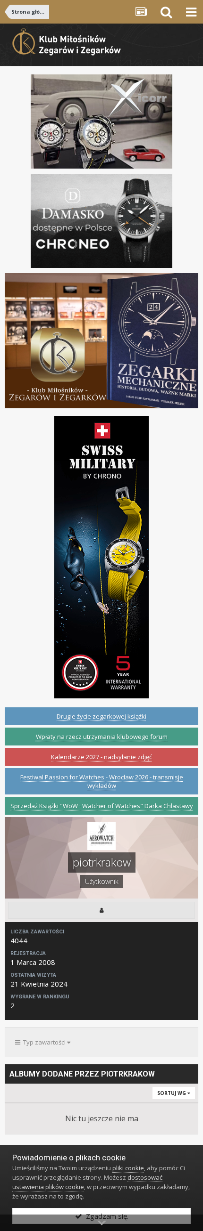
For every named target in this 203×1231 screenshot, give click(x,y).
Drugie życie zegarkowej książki (101, 716)
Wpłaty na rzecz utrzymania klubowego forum (102, 736)
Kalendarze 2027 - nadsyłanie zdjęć (101, 757)
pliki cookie (128, 1168)
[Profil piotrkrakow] (101, 910)
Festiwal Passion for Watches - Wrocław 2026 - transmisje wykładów (101, 781)
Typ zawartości (43, 1042)
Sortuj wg (172, 1093)
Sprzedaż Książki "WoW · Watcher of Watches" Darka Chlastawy (101, 806)
